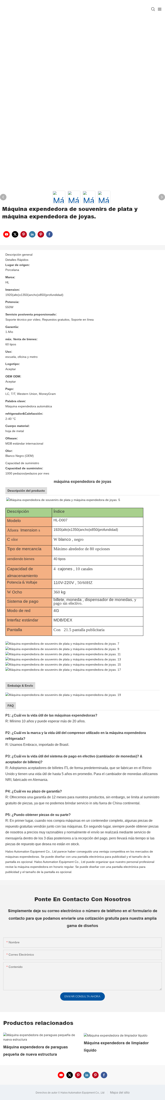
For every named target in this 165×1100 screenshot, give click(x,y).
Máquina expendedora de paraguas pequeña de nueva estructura (35, 1051)
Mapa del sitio (119, 1092)
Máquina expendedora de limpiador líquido (116, 1046)
